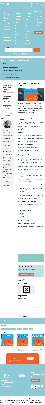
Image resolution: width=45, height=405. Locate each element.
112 (34, 123)
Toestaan (40, 402)
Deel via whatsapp (22, 298)
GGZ (25, 328)
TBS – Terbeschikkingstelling (8, 92)
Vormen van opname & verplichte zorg (12, 70)
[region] (31, 246)
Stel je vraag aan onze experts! (26, 274)
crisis (20, 328)
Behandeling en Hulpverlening (8, 328)
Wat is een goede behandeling (10, 67)
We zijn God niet (6, 185)
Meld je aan (30, 358)
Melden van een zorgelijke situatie (9, 108)
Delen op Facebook (22, 295)
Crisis (3, 347)
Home (4, 63)
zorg (31, 328)
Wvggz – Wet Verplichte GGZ (10, 74)
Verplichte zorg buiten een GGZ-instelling (9, 114)
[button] (31, 256)
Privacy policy (8, 404)
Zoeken (7, 47)
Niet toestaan (2, 404)
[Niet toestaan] (10, 404)
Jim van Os (5, 130)
